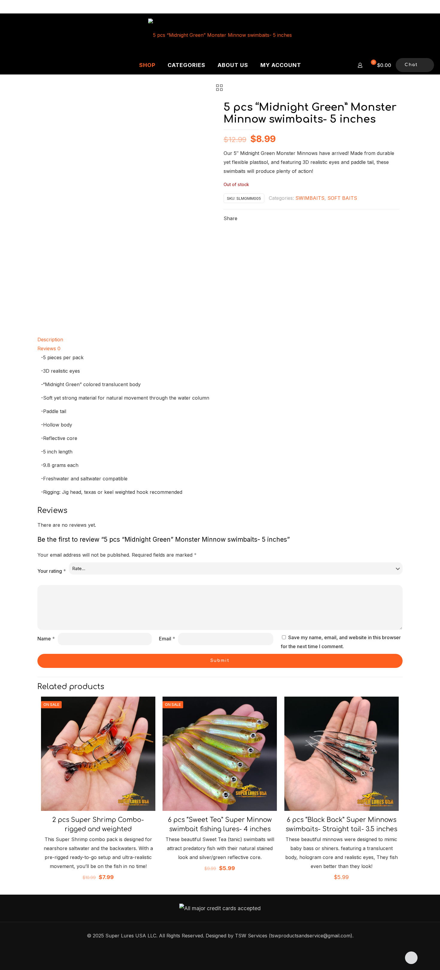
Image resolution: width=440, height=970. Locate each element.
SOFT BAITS (342, 198)
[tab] (220, 339)
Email (167, 639)
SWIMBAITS (309, 198)
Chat (411, 65)
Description (50, 339)
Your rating (51, 571)
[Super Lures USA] (220, 34)
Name (46, 639)
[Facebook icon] (220, 948)
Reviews (48, 348)
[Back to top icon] (411, 957)
